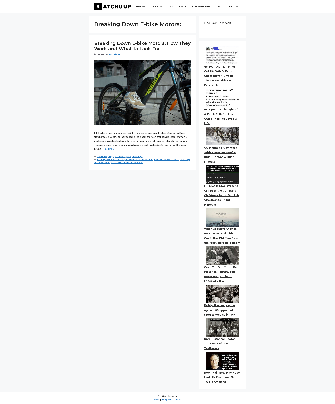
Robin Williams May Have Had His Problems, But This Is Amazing (222, 377)
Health (182, 6)
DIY (218, 6)
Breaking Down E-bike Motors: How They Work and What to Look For (142, 46)
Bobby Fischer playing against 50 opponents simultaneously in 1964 (220, 310)
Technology (231, 6)
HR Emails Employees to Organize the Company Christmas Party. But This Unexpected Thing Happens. (221, 195)
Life (169, 6)
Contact (177, 399)
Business (140, 6)
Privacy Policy (166, 399)
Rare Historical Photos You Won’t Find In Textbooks (219, 343)
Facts (128, 156)
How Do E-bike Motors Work (166, 159)
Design (111, 156)
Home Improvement (201, 6)
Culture (157, 6)
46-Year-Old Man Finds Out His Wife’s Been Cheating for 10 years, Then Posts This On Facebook (220, 76)
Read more (109, 149)
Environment (120, 156)
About (157, 399)
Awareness (102, 156)
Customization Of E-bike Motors (138, 159)
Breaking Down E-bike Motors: (110, 159)
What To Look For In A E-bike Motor (127, 162)
